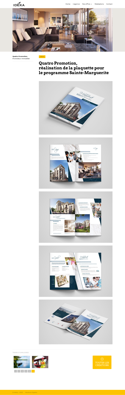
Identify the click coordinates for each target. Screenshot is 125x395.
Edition (42, 56)
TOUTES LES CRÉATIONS (102, 364)
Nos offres (86, 4)
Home (68, 4)
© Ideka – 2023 (17, 392)
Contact (109, 4)
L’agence (76, 4)
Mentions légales (31, 392)
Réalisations (99, 4)
